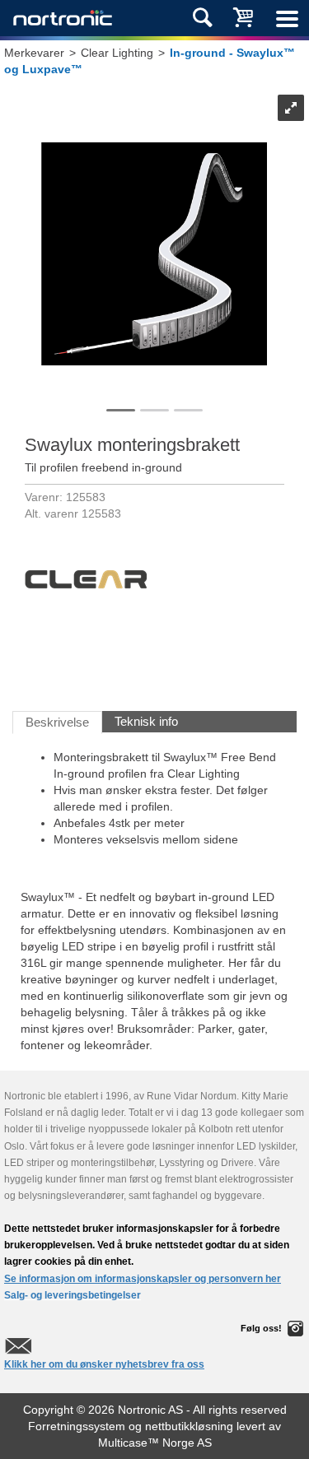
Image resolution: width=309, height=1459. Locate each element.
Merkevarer (34, 52)
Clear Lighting (117, 52)
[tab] (57, 722)
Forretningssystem (76, 1426)
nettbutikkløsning (189, 1426)
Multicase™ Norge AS (155, 1442)
